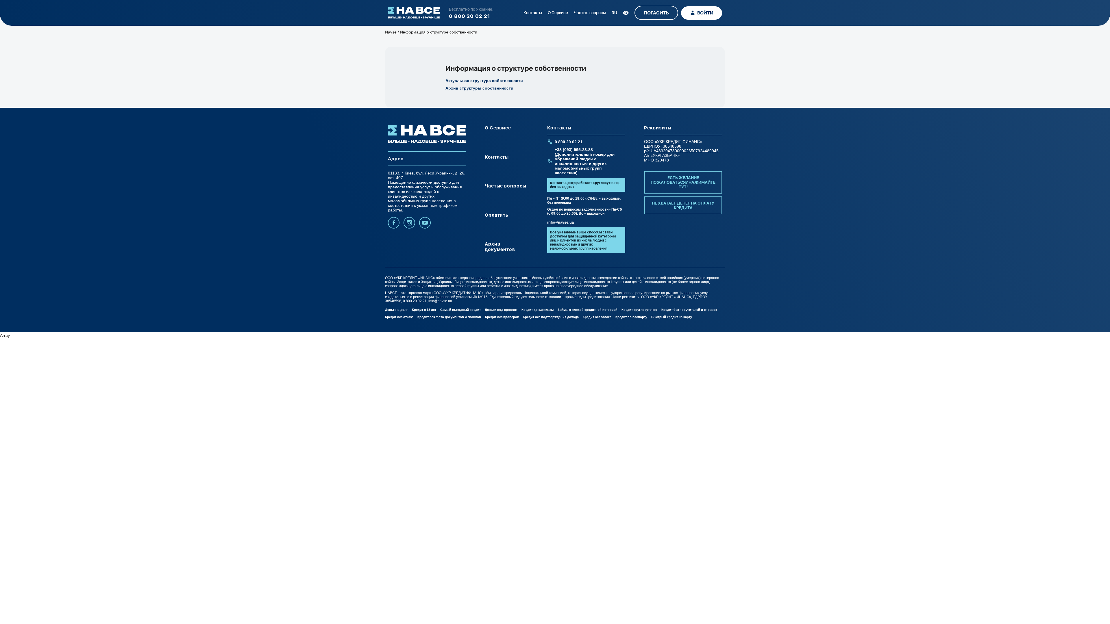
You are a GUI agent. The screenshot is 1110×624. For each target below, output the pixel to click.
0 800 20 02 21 (469, 16)
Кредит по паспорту (631, 317)
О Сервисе (558, 12)
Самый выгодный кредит (460, 309)
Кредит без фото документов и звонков (449, 317)
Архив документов (500, 246)
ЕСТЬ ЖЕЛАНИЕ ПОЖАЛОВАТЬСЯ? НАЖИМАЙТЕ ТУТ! (683, 182)
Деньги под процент (501, 309)
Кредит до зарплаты (537, 309)
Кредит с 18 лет (424, 309)
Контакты (532, 12)
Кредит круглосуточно (639, 309)
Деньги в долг (396, 309)
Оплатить (497, 215)
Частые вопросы (590, 12)
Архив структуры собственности (479, 88)
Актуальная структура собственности (484, 80)
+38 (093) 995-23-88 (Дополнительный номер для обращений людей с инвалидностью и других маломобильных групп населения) (585, 161)
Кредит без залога (597, 317)
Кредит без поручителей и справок (689, 309)
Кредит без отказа (399, 317)
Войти (705, 13)
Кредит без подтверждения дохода (551, 317)
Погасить (656, 13)
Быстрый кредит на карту (671, 317)
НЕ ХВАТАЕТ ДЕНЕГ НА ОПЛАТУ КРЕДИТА (683, 205)
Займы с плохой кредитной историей (587, 309)
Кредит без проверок (502, 317)
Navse (391, 32)
